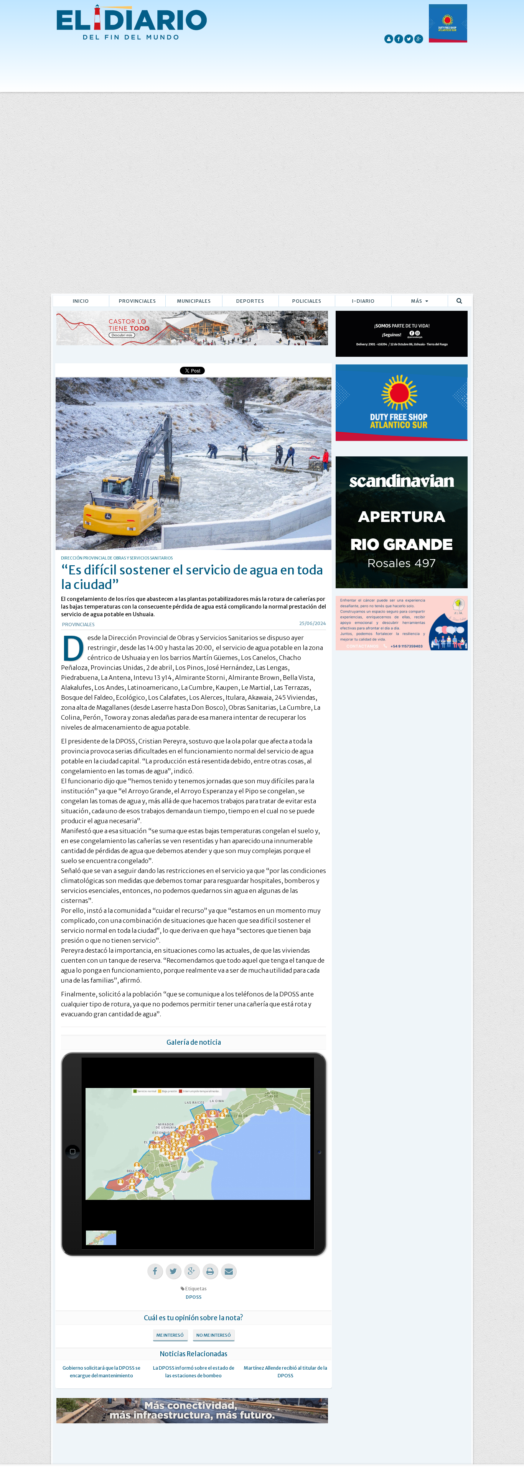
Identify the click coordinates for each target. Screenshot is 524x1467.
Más (417, 301)
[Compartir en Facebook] (155, 1271)
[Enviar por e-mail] (228, 1271)
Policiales (306, 301)
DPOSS (193, 1297)
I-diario (363, 301)
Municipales (194, 301)
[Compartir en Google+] (191, 1271)
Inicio (81, 301)
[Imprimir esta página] (210, 1271)
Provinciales (137, 301)
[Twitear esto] (173, 1271)
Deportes (250, 301)
